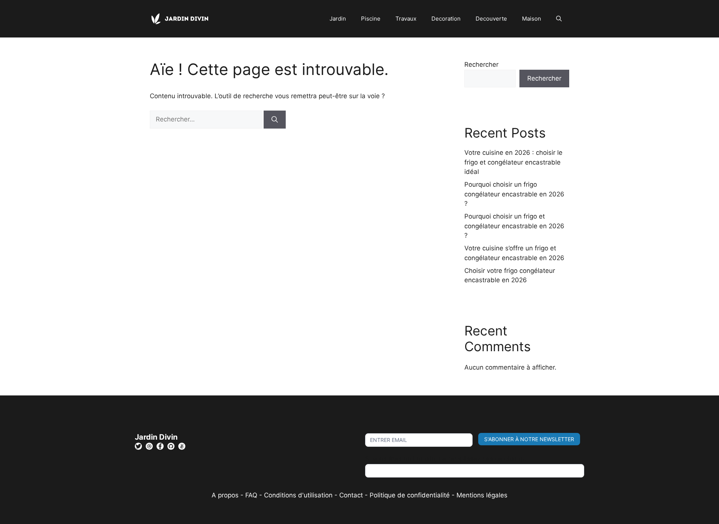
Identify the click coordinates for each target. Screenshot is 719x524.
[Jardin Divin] (181, 18)
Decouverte (491, 18)
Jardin (338, 18)
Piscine (370, 18)
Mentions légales (481, 495)
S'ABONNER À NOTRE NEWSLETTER (529, 439)
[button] (559, 18)
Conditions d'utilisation (298, 495)
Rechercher (481, 64)
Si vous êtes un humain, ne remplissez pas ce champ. (445, 459)
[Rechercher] (275, 120)
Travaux (405, 18)
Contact (351, 495)
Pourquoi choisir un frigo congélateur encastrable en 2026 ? (514, 194)
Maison (531, 18)
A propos (225, 495)
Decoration (446, 18)
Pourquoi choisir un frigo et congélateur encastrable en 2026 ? (514, 226)
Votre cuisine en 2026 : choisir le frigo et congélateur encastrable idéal (513, 162)
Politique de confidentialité (410, 495)
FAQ (252, 495)
